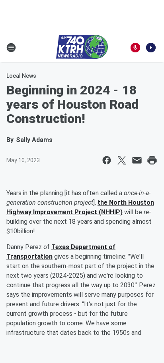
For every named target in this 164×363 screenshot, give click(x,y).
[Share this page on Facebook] (106, 160)
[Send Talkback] (135, 47)
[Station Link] (82, 47)
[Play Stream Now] (151, 47)
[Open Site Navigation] (11, 47)
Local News (21, 76)
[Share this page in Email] (137, 160)
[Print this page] (152, 160)
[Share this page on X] (121, 160)
